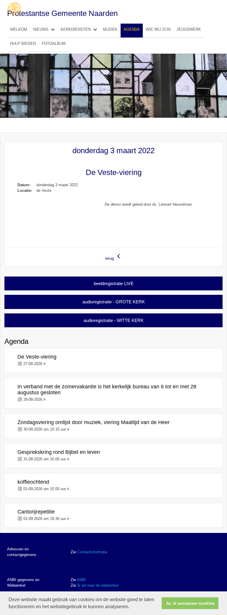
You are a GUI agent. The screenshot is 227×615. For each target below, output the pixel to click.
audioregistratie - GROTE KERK (113, 301)
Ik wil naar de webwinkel (98, 585)
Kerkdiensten (76, 29)
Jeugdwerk (188, 29)
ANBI (81, 580)
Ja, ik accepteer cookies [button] (190, 603)
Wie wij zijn (158, 29)
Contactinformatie (92, 552)
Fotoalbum (54, 43)
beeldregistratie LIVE (114, 283)
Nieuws (40, 29)
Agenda (132, 29)
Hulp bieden (23, 43)
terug (110, 258)
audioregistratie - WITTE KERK (114, 320)
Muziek (110, 29)
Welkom (18, 29)
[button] (131, 607)
